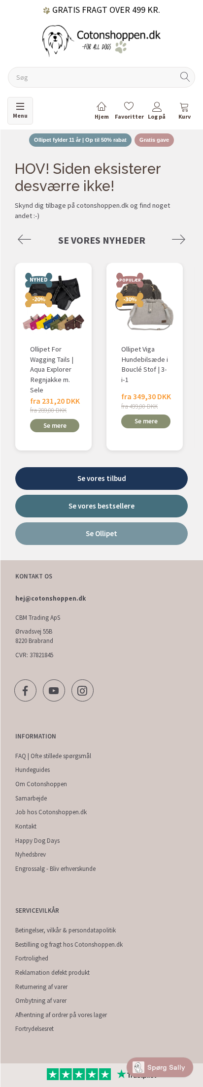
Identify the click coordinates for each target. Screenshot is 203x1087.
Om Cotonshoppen (41, 784)
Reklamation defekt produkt (52, 972)
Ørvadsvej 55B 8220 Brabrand (34, 636)
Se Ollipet (101, 533)
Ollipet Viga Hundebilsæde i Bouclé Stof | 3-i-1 (144, 364)
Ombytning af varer (41, 1000)
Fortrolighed (31, 958)
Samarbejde (31, 798)
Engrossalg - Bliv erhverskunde (55, 868)
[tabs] (184, 112)
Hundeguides (32, 770)
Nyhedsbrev (30, 854)
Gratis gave (154, 140)
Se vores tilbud (101, 478)
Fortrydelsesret (34, 1028)
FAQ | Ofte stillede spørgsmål (53, 756)
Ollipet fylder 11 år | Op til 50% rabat (80, 140)
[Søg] (185, 77)
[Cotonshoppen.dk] (101, 40)
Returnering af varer (41, 987)
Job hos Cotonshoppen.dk (51, 812)
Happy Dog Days (37, 840)
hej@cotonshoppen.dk (50, 598)
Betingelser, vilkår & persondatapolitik (65, 930)
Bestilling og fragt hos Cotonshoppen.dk (69, 944)
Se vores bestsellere (101, 506)
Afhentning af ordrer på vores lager (61, 1015)
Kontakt (25, 826)
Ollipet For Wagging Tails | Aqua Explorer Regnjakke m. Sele (51, 369)
